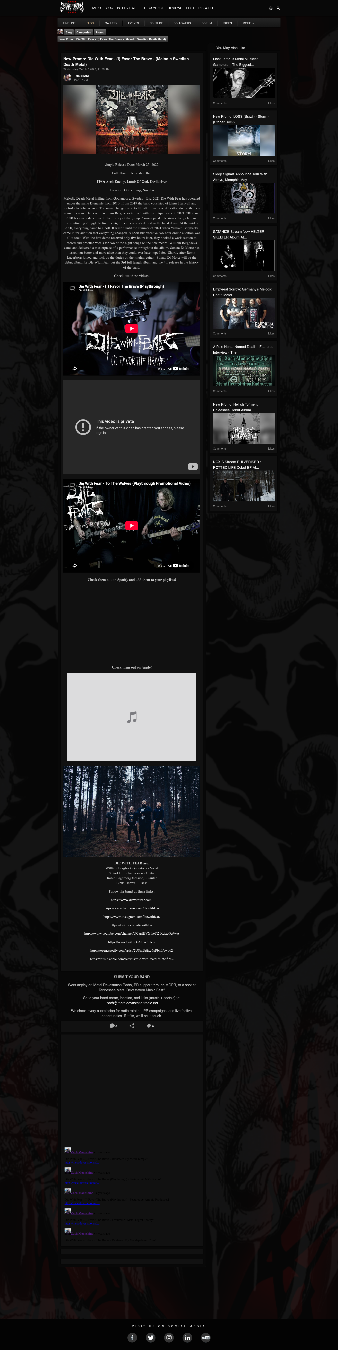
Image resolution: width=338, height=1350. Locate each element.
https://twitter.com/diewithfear (132, 924)
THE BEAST (82, 76)
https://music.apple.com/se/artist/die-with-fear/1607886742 (131, 958)
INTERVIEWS (127, 7)
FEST (190, 7)
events (133, 23)
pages (227, 23)
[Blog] (61, 47)
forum (207, 23)
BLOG (109, 7)
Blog (69, 32)
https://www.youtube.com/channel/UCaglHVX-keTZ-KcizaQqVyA (131, 933)
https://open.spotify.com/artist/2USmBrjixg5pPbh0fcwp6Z (131, 950)
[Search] (278, 8)
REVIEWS (175, 7)
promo (100, 32)
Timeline (69, 23)
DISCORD (205, 7)
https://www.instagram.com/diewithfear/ (131, 916)
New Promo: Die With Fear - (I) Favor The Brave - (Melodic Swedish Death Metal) (112, 39)
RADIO (96, 7)
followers (182, 23)
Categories (83, 32)
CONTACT (156, 7)
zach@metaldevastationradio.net (131, 1002)
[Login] (271, 8)
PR (142, 7)
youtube (156, 23)
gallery (111, 23)
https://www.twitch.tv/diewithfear (132, 941)
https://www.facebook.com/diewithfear (131, 908)
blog (90, 23)
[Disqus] (132, 1089)
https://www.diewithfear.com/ (132, 899)
